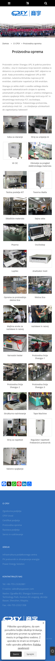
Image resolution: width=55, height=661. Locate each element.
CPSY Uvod (8, 515)
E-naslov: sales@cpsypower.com (18, 588)
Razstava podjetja (11, 529)
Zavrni (16, 654)
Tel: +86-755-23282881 (14, 584)
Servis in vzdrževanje (13, 534)
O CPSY (16, 43)
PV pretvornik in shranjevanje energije (21, 559)
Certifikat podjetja (11, 520)
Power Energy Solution (14, 563)
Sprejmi (30, 654)
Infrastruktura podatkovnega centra (20, 554)
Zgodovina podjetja (12, 511)
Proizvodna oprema (12, 525)
